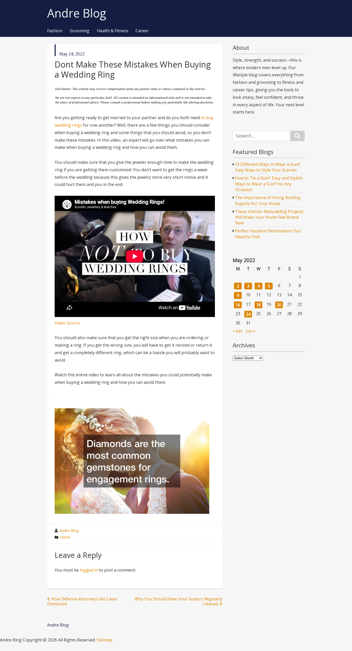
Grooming (79, 31)
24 (248, 314)
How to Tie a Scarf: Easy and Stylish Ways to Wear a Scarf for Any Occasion (269, 183)
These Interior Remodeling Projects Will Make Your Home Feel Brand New (269, 217)
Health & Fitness (112, 31)
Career (142, 31)
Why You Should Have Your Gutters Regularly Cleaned (178, 601)
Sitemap (104, 640)
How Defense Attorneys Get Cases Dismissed (82, 601)
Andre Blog (76, 13)
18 (258, 305)
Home (65, 537)
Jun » (250, 331)
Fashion (54, 31)
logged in (89, 570)
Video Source (67, 323)
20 (279, 305)
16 (238, 305)
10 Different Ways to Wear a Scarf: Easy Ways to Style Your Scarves (268, 167)
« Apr (238, 331)
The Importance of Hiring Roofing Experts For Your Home (267, 200)
